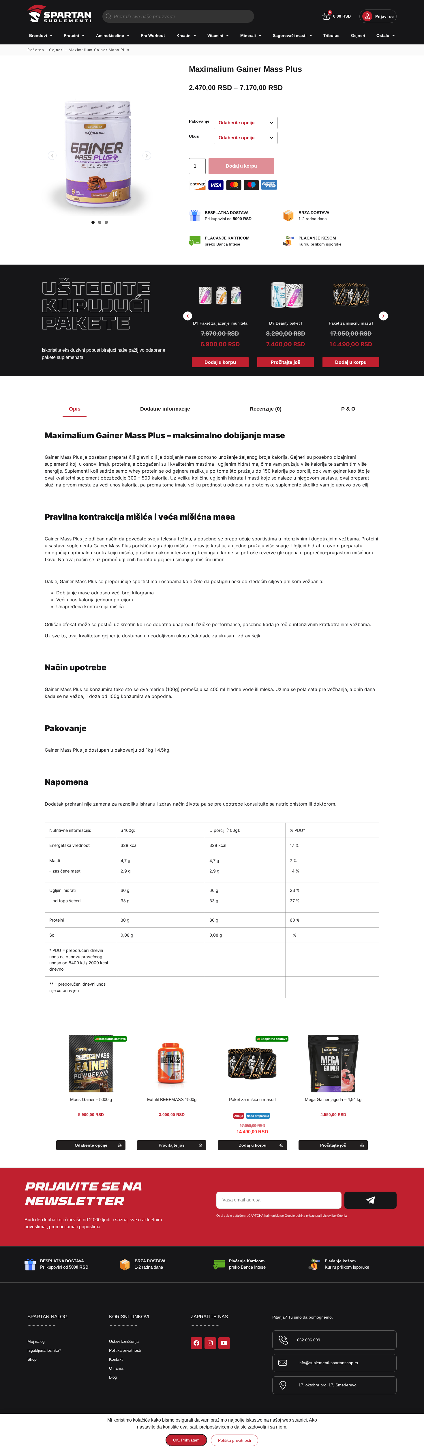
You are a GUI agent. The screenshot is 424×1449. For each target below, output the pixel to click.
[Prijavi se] (367, 16)
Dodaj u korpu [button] (220, 362)
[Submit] (370, 1200)
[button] (187, 315)
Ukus (194, 136)
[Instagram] (210, 1343)
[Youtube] (224, 1343)
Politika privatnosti (125, 1350)
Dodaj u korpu (241, 166)
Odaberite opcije (91, 1145)
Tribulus (331, 35)
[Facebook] (196, 1343)
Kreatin (184, 35)
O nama (116, 1368)
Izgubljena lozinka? (44, 1350)
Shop (32, 1359)
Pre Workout (153, 35)
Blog (113, 1377)
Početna (35, 50)
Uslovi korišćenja (124, 1341)
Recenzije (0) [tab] (266, 409)
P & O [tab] (348, 409)
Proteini (71, 35)
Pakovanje (199, 121)
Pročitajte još (285, 362)
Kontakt (116, 1359)
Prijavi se (384, 16)
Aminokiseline (110, 35)
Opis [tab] (74, 409)
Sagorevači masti (290, 35)
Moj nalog (36, 1341)
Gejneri (358, 35)
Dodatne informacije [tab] (165, 409)
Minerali (248, 35)
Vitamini (215, 35)
